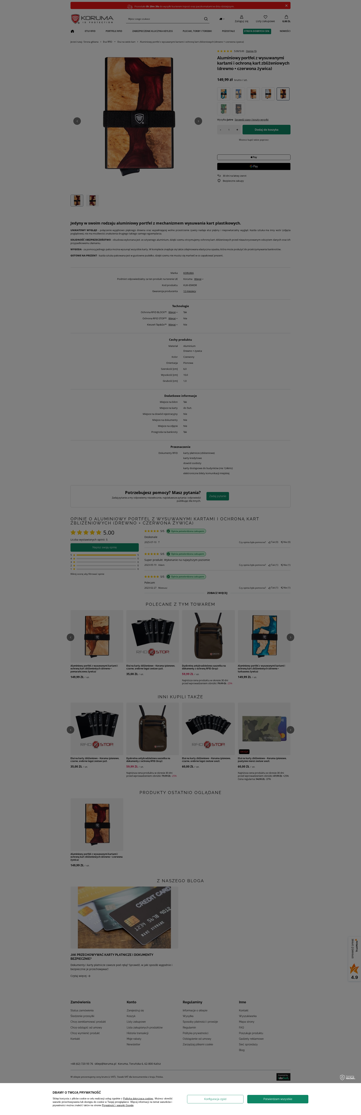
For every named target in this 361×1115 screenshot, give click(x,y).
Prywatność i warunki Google (117, 1105)
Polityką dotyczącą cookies (138, 1098)
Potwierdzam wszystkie (277, 1099)
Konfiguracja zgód (215, 1099)
